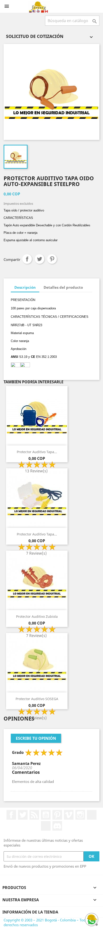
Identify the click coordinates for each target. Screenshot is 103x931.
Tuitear (39, 259)
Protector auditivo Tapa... (37, 452)
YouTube (46, 815)
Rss (34, 815)
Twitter (23, 815)
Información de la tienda (30, 912)
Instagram (80, 815)
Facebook (11, 815)
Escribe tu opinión (36, 738)
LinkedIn (92, 815)
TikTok (46, 826)
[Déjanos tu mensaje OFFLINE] (91, 919)
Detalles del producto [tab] (63, 287)
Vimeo (69, 815)
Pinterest (52, 259)
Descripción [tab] (25, 287)
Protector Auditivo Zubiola (37, 616)
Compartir (27, 259)
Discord (57, 826)
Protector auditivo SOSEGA (37, 699)
